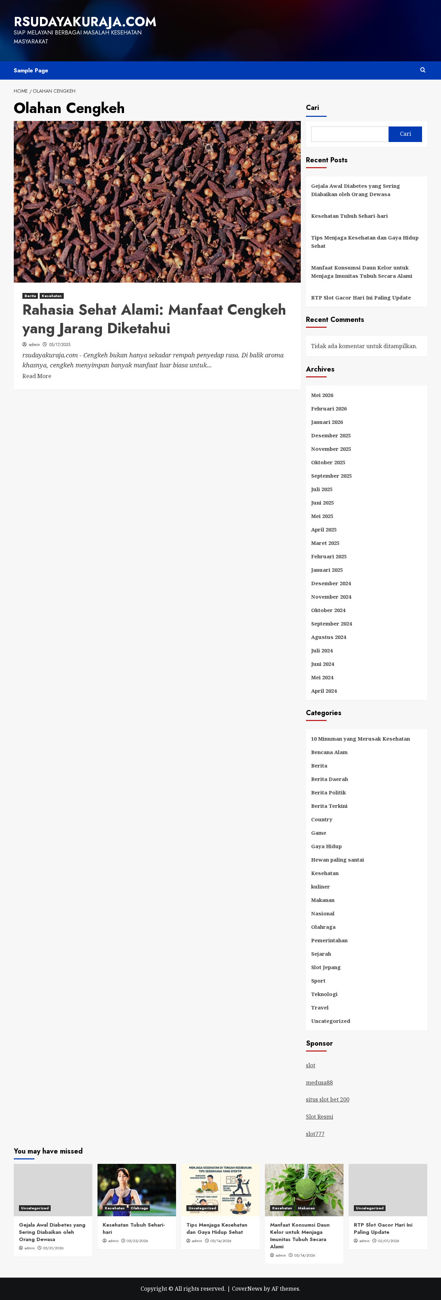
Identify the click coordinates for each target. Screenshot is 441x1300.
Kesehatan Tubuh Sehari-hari (349, 215)
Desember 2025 (331, 435)
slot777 (315, 1134)
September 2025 (331, 475)
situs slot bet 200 (327, 1099)
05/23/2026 (137, 1240)
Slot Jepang (326, 967)
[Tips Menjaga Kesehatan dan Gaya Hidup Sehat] (220, 1190)
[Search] (423, 70)
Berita (30, 295)
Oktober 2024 (328, 610)
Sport (318, 980)
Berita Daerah (329, 778)
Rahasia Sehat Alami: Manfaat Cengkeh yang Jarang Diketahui (154, 319)
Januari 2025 (327, 569)
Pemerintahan (329, 940)
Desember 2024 (331, 583)
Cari (312, 108)
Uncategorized (330, 1020)
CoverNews (247, 1288)
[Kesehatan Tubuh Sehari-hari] (137, 1190)
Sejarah (321, 953)
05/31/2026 (53, 1248)
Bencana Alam (329, 752)
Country (321, 819)
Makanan (323, 899)
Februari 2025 (329, 556)
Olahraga (323, 926)
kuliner (320, 886)
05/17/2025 (59, 345)
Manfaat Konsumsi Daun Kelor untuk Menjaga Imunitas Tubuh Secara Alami (361, 271)
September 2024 (331, 623)
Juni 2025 (322, 502)
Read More (36, 376)
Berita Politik (328, 792)
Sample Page (31, 70)
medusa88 (319, 1082)
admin (34, 345)
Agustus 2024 (328, 636)
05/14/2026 (221, 1240)
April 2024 (324, 690)
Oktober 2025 (328, 462)
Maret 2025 (325, 542)
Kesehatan (52, 295)
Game (318, 832)
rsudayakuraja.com (85, 21)
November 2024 (331, 596)
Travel (320, 1007)
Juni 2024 (322, 663)
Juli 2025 (321, 489)
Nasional (323, 913)
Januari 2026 (327, 421)
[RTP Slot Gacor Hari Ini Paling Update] (388, 1190)
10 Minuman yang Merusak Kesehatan (360, 738)
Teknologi (324, 994)
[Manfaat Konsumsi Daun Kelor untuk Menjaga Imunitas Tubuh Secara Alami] (304, 1190)
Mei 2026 (322, 395)
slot (310, 1065)
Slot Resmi (319, 1116)
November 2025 (331, 448)
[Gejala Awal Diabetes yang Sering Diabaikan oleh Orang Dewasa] (53, 1190)
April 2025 (324, 529)
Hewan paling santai (337, 859)
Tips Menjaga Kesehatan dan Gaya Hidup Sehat (365, 241)
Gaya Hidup (326, 846)
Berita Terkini (329, 805)
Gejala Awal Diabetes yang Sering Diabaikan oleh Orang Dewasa (355, 189)
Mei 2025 (322, 515)
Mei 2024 (322, 677)
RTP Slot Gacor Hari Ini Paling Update (361, 297)
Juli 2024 (321, 650)
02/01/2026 (388, 1240)
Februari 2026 (329, 408)
